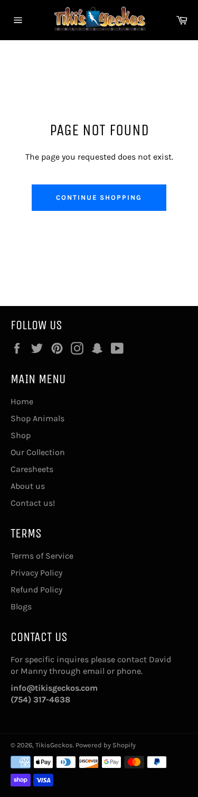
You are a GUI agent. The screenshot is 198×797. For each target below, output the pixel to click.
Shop (21, 435)
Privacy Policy (36, 573)
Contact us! (33, 503)
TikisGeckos (54, 745)
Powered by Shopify (106, 745)
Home (22, 401)
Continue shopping (99, 197)
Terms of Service (42, 556)
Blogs (21, 606)
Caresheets (32, 469)
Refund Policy (36, 590)
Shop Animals (37, 418)
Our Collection (38, 452)
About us (28, 486)
